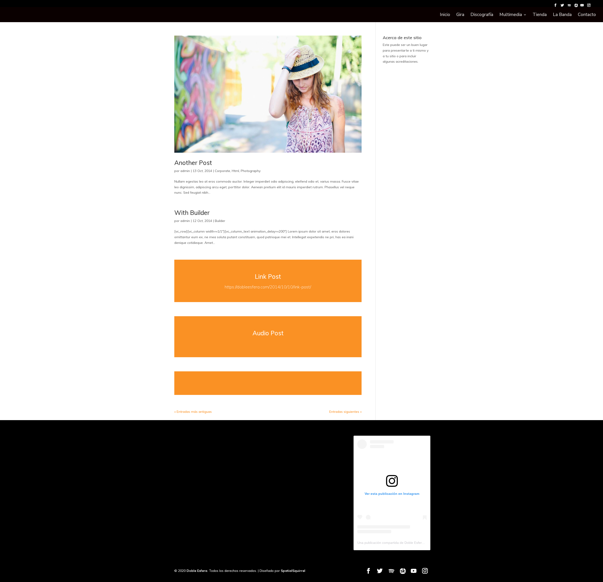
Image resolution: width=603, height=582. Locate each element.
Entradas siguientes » (345, 412)
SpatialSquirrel (293, 571)
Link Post (268, 276)
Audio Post (268, 333)
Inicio (445, 15)
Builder (220, 221)
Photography (251, 171)
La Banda (562, 15)
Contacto (587, 15)
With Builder (192, 213)
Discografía (481, 15)
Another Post (193, 163)
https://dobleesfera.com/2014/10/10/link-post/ (268, 287)
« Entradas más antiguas (193, 412)
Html (235, 171)
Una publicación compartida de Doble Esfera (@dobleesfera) (402, 543)
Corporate (222, 171)
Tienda (540, 15)
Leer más (268, 383)
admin (185, 171)
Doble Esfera (197, 571)
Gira (460, 15)
